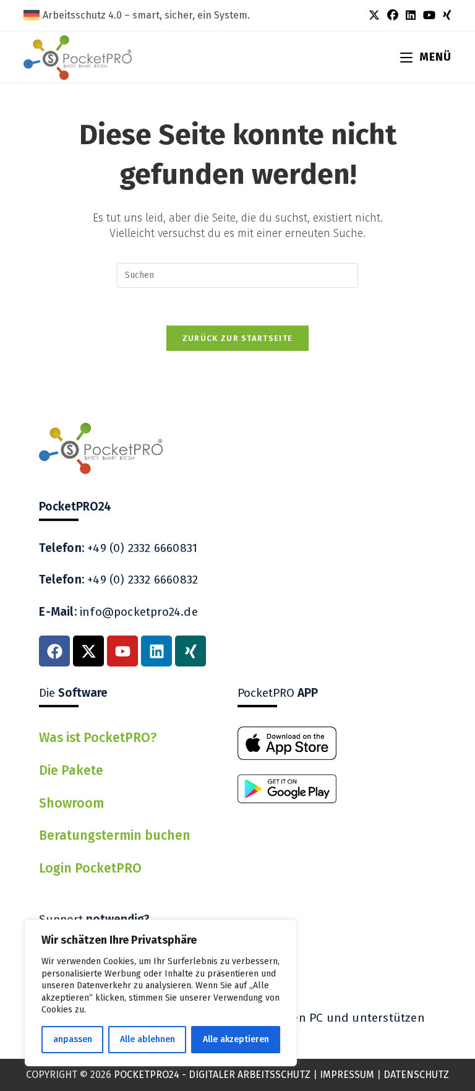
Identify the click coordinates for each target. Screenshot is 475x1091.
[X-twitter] (88, 651)
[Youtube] (122, 651)
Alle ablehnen (147, 1039)
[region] (161, 993)
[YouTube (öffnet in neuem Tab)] (429, 15)
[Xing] (190, 651)
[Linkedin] (156, 651)
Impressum (347, 1074)
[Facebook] (54, 651)
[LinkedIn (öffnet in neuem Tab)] (410, 15)
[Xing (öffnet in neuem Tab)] (445, 15)
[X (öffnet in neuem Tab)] (374, 15)
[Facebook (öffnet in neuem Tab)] (392, 15)
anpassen (72, 1039)
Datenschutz (416, 1074)
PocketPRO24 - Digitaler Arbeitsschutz (212, 1074)
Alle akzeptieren (236, 1039)
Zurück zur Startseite (237, 338)
